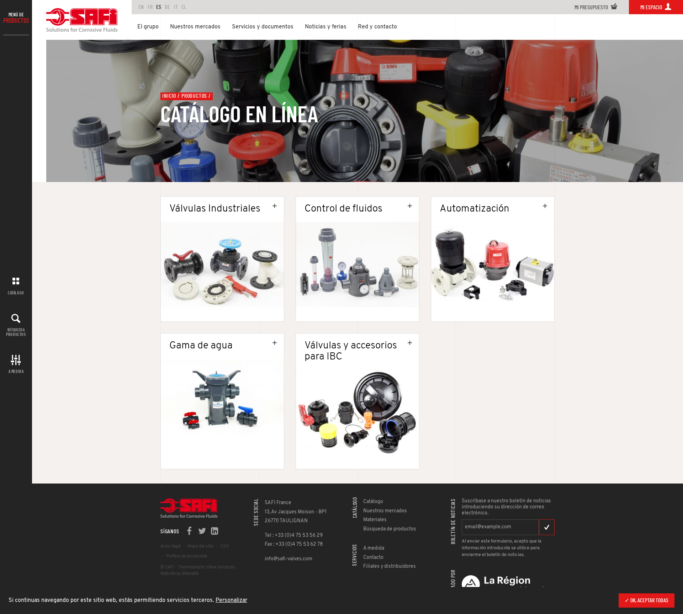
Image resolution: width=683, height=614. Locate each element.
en (141, 7)
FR (150, 7)
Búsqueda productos (16, 332)
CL (183, 7)
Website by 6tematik (179, 574)
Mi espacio (651, 7)
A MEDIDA (16, 371)
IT (176, 7)
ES (158, 7)
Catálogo (16, 293)
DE (167, 7)
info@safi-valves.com (288, 559)
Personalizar (231, 600)
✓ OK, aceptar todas (646, 600)
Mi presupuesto (592, 7)
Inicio (169, 96)
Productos (194, 96)
